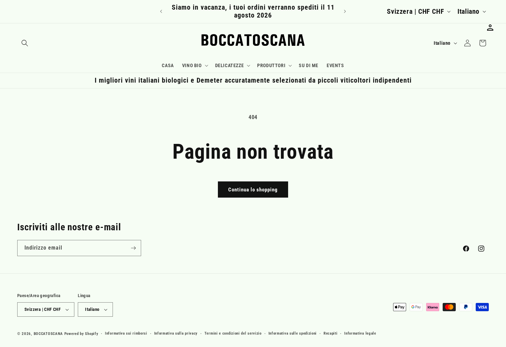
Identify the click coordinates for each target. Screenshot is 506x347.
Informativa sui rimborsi (126, 333)
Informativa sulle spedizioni (292, 333)
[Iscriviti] (133, 248)
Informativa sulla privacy (176, 333)
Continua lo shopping (253, 190)
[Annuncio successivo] (344, 11)
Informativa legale (360, 333)
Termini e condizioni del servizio (233, 333)
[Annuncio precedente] (161, 11)
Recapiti (331, 333)
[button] (24, 43)
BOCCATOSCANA (48, 334)
